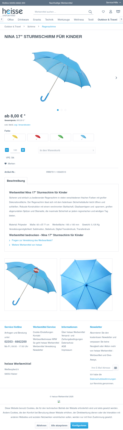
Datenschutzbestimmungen (103, 378)
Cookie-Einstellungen (43, 332)
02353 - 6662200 (15, 342)
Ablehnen (41, 425)
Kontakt (36, 335)
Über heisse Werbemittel (73, 332)
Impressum (67, 349)
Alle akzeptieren (59, 425)
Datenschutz (67, 342)
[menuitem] (63, 12)
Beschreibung (16, 181)
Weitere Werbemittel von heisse (26, 244)
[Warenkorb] (118, 12)
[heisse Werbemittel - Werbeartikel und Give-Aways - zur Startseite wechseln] (13, 12)
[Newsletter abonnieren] (115, 368)
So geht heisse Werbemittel (46, 342)
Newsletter (38, 349)
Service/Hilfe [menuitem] (112, 2)
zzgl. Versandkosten (22, 124)
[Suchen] (90, 12)
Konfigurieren (79, 425)
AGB (64, 346)
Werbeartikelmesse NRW (45, 339)
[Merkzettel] (103, 12)
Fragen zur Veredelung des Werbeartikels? (32, 240)
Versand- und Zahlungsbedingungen (72, 337)
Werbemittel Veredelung (44, 346)
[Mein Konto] (111, 12)
